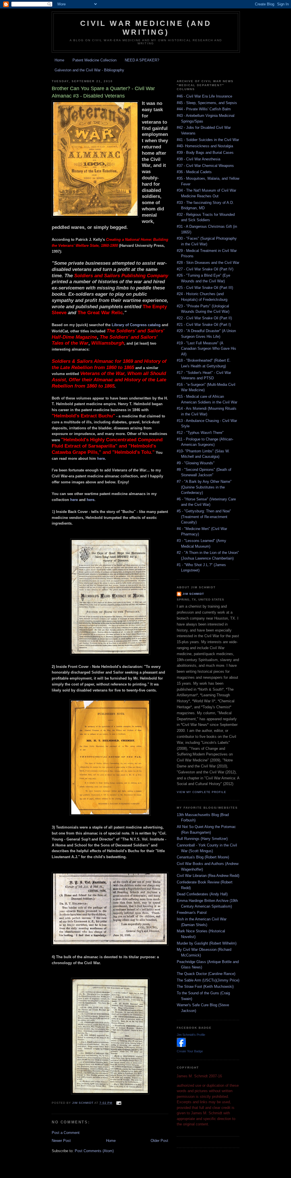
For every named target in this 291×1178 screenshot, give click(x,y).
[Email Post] (118, 1102)
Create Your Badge (190, 1051)
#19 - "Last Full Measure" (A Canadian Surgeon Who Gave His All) (206, 348)
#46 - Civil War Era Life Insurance (204, 96)
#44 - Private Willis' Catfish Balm (204, 109)
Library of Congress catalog (136, 325)
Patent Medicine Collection (94, 60)
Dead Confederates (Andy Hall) (202, 894)
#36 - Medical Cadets (194, 172)
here (101, 458)
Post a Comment (66, 1133)
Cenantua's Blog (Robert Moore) (203, 857)
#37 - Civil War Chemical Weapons (205, 165)
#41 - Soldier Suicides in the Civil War (208, 140)
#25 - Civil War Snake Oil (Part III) (205, 287)
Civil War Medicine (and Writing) (145, 27)
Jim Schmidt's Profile (191, 1034)
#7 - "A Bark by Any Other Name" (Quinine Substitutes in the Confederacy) (204, 487)
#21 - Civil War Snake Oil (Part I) (204, 324)
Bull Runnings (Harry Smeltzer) (202, 839)
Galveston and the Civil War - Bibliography (89, 70)
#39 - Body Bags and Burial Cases (205, 152)
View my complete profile (201, 792)
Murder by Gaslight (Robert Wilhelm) (206, 943)
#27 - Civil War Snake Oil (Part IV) (205, 269)
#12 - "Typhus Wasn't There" (200, 432)
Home (59, 60)
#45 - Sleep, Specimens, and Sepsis (207, 103)
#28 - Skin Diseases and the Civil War (208, 262)
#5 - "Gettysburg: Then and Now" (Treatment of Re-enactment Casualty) (204, 516)
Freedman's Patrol (192, 912)
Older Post (159, 1140)
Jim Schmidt (193, 593)
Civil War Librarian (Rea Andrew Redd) (208, 875)
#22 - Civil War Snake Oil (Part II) (204, 318)
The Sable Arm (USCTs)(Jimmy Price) (208, 980)
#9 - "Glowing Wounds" (196, 463)
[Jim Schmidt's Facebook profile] (181, 1046)
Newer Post (61, 1140)
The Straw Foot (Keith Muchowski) (205, 986)
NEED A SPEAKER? (142, 60)
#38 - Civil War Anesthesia (198, 159)
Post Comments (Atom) (94, 1151)
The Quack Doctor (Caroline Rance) (206, 974)
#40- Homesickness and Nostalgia (205, 146)
